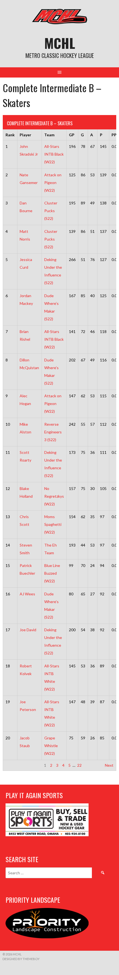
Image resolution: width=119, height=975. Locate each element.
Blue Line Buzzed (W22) (52, 573)
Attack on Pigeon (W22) (52, 182)
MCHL (59, 43)
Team (49, 134)
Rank (10, 134)
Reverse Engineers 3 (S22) (53, 432)
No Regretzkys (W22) (54, 496)
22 (79, 765)
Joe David (28, 629)
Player (25, 134)
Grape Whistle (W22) (51, 746)
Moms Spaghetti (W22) (52, 524)
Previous (13, 765)
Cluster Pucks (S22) (50, 211)
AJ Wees (27, 594)
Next (109, 765)
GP (71, 134)
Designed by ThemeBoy (21, 959)
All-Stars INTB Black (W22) (54, 154)
